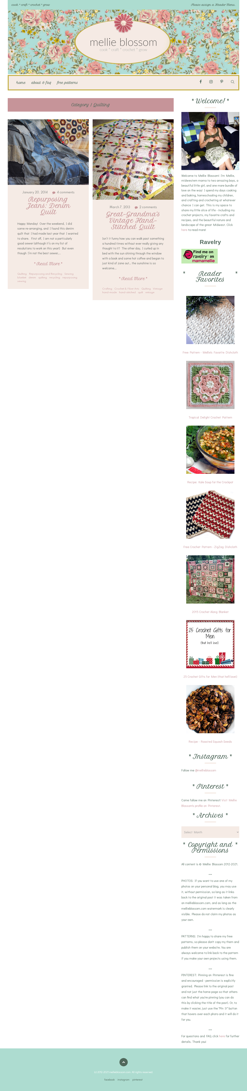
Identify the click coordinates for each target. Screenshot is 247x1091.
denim (32, 277)
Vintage (157, 289)
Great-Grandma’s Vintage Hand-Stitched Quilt (134, 220)
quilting (42, 277)
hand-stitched (127, 292)
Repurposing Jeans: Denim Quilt (49, 206)
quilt (140, 292)
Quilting (22, 274)
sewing (21, 281)
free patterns (67, 83)
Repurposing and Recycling (45, 274)
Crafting (107, 289)
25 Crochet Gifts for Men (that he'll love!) (210, 676)
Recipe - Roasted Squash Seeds (210, 741)
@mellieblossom (205, 770)
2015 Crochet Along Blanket (210, 612)
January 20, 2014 (35, 192)
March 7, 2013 (120, 207)
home (21, 83)
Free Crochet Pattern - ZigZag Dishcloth (210, 547)
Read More (48, 263)
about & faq (41, 83)
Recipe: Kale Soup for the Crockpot (210, 482)
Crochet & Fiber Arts (126, 289)
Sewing (69, 274)
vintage (149, 292)
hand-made (109, 292)
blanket (21, 277)
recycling (54, 277)
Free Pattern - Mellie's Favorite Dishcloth (210, 352)
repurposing (69, 277)
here (184, 230)
